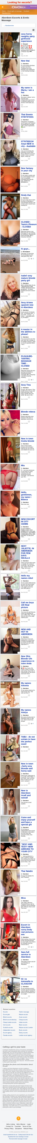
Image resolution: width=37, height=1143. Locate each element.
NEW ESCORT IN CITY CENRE (28, 521)
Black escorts (23, 1025)
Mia (23, 465)
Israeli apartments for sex (10, 1134)
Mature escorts (23, 1014)
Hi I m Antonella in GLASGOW (27, 981)
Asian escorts (23, 1017)
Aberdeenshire (6, 13)
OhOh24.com (24, 1132)
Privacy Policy (9, 1128)
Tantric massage (24, 1012)
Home (4, 11)
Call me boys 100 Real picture (27, 604)
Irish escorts (6, 1025)
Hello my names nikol (27, 577)
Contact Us (9, 1126)
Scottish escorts (8, 1027)
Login (29, 1124)
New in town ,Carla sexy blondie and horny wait (27, 767)
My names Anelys (26, 711)
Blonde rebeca (28, 412)
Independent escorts (9, 1030)
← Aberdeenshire (9, 25)
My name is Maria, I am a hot (27, 90)
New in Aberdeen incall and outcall (26, 794)
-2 (33, 258)
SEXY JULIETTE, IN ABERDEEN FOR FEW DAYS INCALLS (27, 552)
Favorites (18, 1126)
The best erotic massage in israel (18, 1138)
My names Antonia (26, 684)
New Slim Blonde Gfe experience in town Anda (27, 660)
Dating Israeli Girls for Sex (25, 1134)
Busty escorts (23, 1030)
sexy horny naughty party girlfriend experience (28, 37)
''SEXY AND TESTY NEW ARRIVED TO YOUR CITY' (27, 848)
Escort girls (6, 1014)
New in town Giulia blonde (27, 439)
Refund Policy (28, 1128)
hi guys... (25, 249)
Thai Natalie (27, 871)
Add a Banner (20, 1124)
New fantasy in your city (27, 169)
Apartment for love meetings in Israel (18, 1136)
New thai (25, 61)
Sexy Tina (26, 385)
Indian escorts (23, 1022)
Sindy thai (26, 195)
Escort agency (7, 1032)
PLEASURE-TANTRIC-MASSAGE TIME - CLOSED (27, 361)
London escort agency (25, 1035)
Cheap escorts (23, 1019)
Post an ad (33, 6)
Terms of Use (27, 1126)
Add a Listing (10, 1124)
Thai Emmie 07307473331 (27, 115)
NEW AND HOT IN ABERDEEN (26, 631)
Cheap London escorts (9, 1022)
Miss (23, 898)
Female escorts (7, 1035)
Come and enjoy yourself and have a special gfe (28, 821)
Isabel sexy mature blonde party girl (28, 278)
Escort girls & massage (15, 11)
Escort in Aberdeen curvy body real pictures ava (27, 930)
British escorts (7, 1017)
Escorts (5, 1012)
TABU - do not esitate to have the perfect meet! (28, 740)
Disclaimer (18, 1128)
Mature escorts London (26, 1027)
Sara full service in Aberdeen (26, 954)
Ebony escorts (23, 1032)
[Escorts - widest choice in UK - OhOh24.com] (18, 7)
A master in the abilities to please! (28, 331)
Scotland (26, 11)
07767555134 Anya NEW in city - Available (28, 143)
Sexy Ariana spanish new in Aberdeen (27, 304)
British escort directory (10, 1019)
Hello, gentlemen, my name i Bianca (26, 496)
